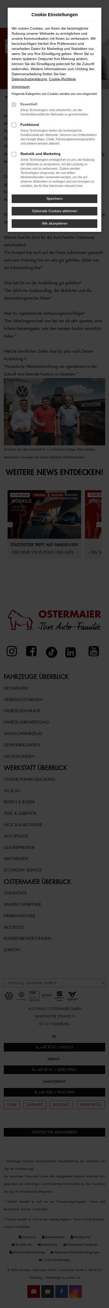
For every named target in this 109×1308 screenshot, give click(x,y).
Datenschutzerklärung (29, 79)
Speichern (54, 198)
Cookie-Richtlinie (62, 79)
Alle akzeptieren (54, 223)
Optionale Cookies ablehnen (54, 211)
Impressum (21, 87)
